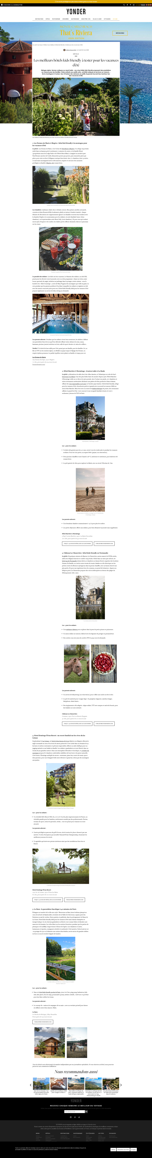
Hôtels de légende (50, 1138)
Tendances (48, 1140)
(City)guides (90, 1133)
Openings (48, 1137)
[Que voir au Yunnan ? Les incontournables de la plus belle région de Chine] (41, 1089)
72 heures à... (63, 1136)
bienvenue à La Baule (68, 377)
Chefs (74, 1136)
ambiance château (71, 629)
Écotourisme (56, 19)
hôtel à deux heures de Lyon (60, 741)
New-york (89, 1140)
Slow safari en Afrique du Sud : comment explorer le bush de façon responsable (76, 1092)
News (38, 1133)
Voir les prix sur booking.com (104, 543)
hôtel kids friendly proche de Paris (50, 992)
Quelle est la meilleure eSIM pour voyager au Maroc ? (58, 1091)
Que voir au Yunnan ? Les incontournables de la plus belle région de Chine (41, 1092)
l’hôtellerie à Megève (68, 149)
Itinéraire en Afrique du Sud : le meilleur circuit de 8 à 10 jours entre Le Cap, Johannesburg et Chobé (93, 1093)
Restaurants (76, 1137)
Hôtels (48, 19)
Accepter (133, 1149)
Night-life (101, 1140)
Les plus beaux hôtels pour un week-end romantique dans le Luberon (111, 1092)
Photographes (113, 1137)
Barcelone (89, 1137)
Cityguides (107, 19)
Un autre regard (65, 1138)
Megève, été (50, 163)
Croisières (65, 19)
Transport (39, 1137)
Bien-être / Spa (85, 19)
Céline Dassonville (71, 50)
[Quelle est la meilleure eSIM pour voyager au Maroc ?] (58, 1089)
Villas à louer (97, 19)
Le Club (115, 19)
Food (37, 1138)
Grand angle (64, 1137)
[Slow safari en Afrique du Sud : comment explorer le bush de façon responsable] (76, 1089)
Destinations (39, 19)
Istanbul (88, 1138)
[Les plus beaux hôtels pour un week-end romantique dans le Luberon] (111, 1089)
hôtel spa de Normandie (69, 561)
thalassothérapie (97, 389)
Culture (38, 1140)
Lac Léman (45, 741)
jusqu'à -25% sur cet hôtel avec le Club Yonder (77, 543)
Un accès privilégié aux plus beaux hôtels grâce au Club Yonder (76, 2)
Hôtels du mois (50, 1136)
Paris (87, 1136)
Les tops (40, 45)
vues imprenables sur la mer (77, 384)
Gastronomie (75, 19)
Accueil (34, 45)
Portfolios (112, 1136)
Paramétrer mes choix (123, 1149)
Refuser (113, 1149)
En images (112, 1133)
